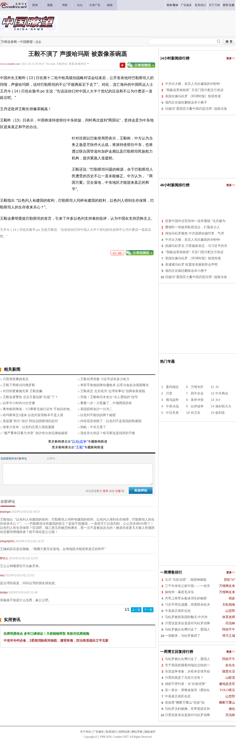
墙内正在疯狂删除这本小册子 (186, 102)
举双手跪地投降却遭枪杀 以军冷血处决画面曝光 (114, 385)
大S (217, 400)
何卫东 (195, 412)
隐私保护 (149, 731)
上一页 (136, 609)
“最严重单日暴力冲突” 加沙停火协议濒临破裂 (35, 433)
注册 (231, 5)
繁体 (175, 5)
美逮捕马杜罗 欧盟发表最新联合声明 (191, 264)
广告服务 (98, 731)
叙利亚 (220, 412)
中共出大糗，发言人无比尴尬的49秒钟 (192, 84)
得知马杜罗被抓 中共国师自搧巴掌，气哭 (194, 233)
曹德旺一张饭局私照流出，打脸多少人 (192, 227)
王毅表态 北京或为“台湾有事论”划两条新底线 (112, 391)
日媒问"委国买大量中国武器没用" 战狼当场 (196, 108)
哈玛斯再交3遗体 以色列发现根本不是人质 (33, 415)
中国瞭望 (26, 42)
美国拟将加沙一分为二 (96, 409)
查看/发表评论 (77, 63)
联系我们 (111, 731)
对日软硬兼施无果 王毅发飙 (22, 391)
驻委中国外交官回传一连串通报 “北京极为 (195, 221)
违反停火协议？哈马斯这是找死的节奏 (107, 433)
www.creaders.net (10, 63)
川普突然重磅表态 (16, 379)
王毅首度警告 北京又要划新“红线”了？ (30, 397)
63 (118, 253)
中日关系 (172, 412)
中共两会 (221, 393)
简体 (169, 5)
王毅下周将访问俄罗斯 (19, 385)
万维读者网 (9, 42)
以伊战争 (197, 406)
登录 (225, 5)
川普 (169, 393)
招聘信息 (124, 731)
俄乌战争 (172, 400)
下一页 (148, 609)
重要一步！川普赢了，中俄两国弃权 (106, 403)
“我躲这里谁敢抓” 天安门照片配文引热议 (194, 90)
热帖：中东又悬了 (93, 427)
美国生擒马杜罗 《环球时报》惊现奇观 (193, 96)
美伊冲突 (197, 400)
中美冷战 (172, 406)
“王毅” (79, 447)
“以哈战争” (79, 442)
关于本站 (85, 731)
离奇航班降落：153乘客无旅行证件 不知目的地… (38, 409)
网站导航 (137, 731)
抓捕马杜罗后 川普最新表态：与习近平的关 (196, 246)
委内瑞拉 (172, 387)
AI (217, 387)
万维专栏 (197, 387)
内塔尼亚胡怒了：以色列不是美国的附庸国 (110, 421)
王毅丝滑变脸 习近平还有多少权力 (105, 379)
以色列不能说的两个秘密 (98, 415)
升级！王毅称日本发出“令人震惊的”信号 (109, 397)
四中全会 (197, 393)
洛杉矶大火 (223, 406)
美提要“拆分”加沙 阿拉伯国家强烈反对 (30, 421)
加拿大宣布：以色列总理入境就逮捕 (28, 427)
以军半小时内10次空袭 (19, 403)
